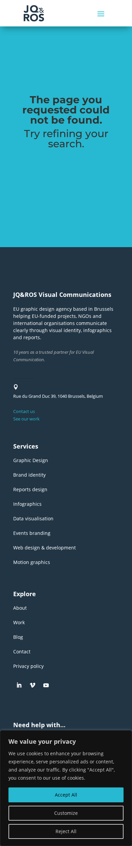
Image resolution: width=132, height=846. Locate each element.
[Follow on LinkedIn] (19, 685)
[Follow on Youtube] (46, 685)
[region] (66, 788)
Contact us (24, 411)
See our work (26, 419)
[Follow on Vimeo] (32, 685)
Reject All (66, 831)
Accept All (66, 794)
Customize (66, 813)
